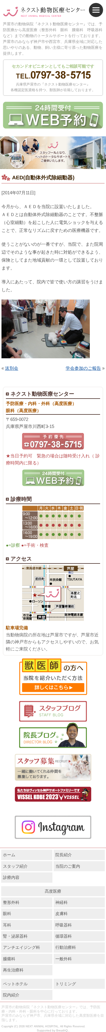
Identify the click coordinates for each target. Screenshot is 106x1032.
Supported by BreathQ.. (53, 1030)
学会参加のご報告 (83, 368)
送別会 (11, 368)
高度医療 (53, 891)
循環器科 (63, 936)
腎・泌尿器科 (15, 936)
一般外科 (63, 958)
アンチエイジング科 (21, 947)
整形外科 (11, 902)
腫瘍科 (9, 958)
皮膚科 (61, 913)
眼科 (7, 913)
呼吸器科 (63, 925)
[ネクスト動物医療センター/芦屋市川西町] (44, 12)
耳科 (7, 925)
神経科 (61, 902)
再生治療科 (13, 970)
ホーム (9, 854)
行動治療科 (65, 947)
